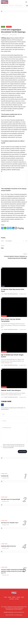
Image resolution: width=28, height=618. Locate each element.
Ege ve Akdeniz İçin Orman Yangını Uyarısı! (12, 356)
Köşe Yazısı (4, 473)
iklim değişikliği (9, 240)
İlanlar (18, 597)
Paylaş (21, 228)
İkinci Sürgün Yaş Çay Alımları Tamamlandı (11, 320)
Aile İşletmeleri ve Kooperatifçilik (10, 499)
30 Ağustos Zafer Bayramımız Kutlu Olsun (12, 290)
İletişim (17, 598)
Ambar (9, 597)
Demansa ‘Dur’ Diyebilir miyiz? (9, 523)
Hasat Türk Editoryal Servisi (11, 294)
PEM (2, 248)
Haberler (9, 26)
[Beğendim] (1, 231)
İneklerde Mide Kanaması (8, 546)
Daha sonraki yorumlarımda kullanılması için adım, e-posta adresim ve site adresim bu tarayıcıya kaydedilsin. (13, 446)
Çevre (3, 26)
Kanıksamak (4, 476)
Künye (22, 597)
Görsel (14, 597)
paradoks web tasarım (8, 612)
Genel (3, 286)
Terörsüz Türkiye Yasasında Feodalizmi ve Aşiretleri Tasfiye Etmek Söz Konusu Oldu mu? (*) (13, 571)
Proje (5, 597)
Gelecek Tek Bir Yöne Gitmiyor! (11, 390)
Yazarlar (11, 598)
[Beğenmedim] (5, 231)
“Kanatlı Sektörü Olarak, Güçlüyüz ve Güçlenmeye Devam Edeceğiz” (15, 257)
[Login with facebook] (2, 406)
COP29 (2, 240)
